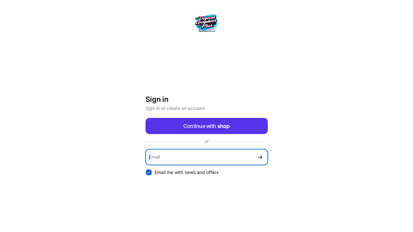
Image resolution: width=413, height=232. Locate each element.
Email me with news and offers (186, 172)
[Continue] (260, 157)
